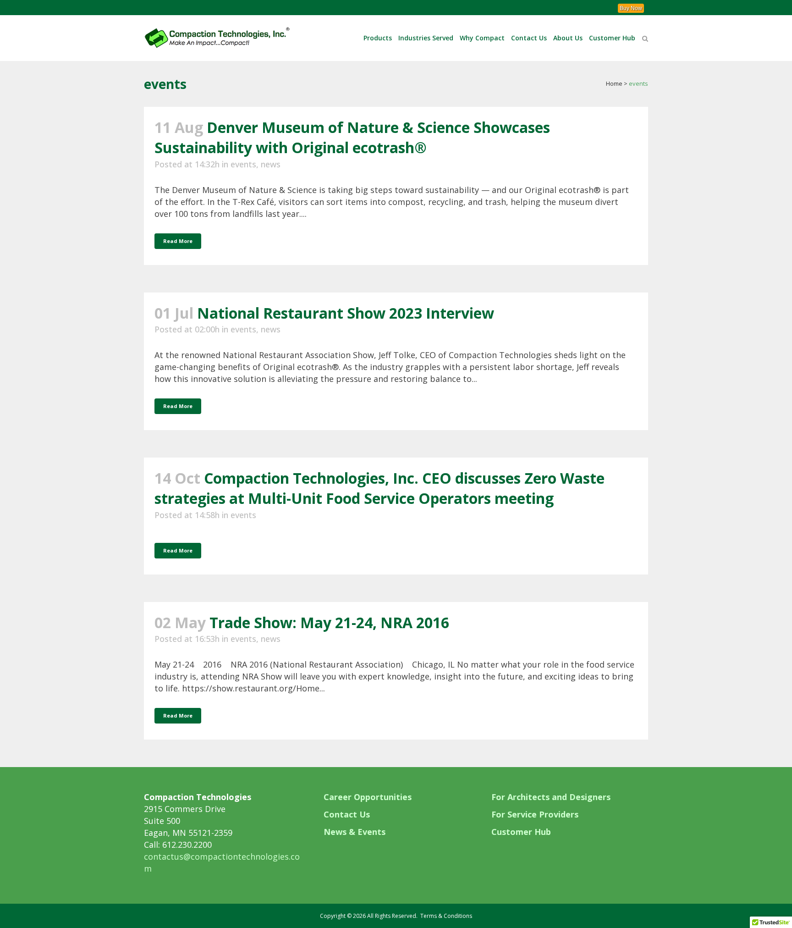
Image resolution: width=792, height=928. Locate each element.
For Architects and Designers (550, 796)
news (270, 164)
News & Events (354, 831)
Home (614, 83)
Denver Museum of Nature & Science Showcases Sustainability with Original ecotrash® (352, 137)
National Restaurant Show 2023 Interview (345, 313)
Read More (177, 241)
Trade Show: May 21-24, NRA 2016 (329, 622)
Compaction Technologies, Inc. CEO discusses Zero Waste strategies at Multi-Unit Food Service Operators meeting (379, 488)
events (243, 164)
